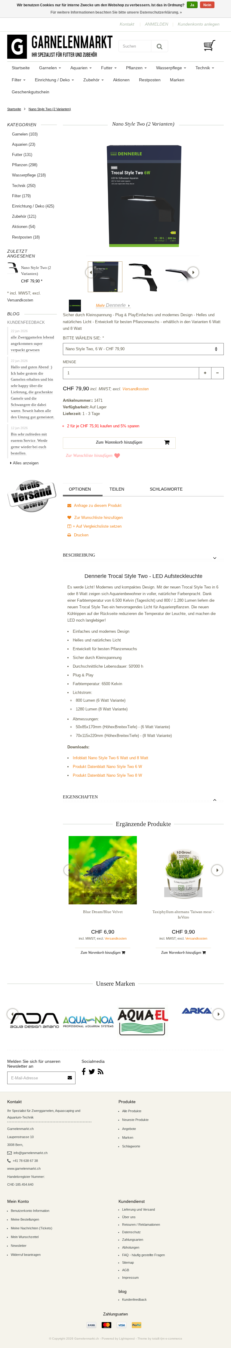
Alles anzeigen (25, 463)
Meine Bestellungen (25, 1219)
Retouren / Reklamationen (141, 1224)
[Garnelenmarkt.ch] (59, 47)
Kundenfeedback (134, 1299)
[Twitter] (91, 1072)
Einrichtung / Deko (53, 79)
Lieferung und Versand (138, 1209)
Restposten (150, 79)
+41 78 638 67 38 (25, 1160)
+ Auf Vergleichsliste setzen (97, 526)
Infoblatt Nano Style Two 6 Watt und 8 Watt (110, 758)
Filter (17, 79)
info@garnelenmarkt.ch (31, 1153)
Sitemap (128, 1262)
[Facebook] (84, 1072)
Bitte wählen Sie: (83, 338)
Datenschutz (131, 1232)
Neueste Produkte (135, 1120)
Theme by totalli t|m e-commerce (159, 1338)
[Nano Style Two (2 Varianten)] (105, 276)
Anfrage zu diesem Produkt (97, 505)
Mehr (111, 305)
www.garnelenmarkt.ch (24, 1168)
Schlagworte (166, 489)
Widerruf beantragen (26, 1254)
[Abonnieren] (70, 1075)
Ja (192, 5)
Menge (69, 362)
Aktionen (121, 79)
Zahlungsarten (132, 1239)
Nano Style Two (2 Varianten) (50, 109)
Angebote (129, 1129)
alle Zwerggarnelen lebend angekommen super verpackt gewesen (32, 343)
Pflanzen (135, 67)
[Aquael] (142, 1021)
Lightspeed (127, 1338)
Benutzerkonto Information (30, 1210)
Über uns (129, 1217)
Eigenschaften (80, 797)
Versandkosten (20, 300)
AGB (125, 1270)
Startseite (21, 67)
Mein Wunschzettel (24, 1237)
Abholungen (130, 1247)
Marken (177, 79)
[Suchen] (159, 46)
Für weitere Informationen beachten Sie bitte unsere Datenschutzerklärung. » (116, 12)
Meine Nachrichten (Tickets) (31, 1228)
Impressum (130, 1277)
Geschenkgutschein (30, 91)
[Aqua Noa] (88, 1021)
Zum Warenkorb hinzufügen (101, 952)
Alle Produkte (131, 1111)
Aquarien (79, 67)
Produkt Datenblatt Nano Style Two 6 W (107, 766)
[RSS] (100, 1072)
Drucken (80, 535)
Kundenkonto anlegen (199, 24)
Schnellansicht (102, 892)
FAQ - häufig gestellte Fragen (143, 1255)
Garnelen (48, 67)
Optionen (80, 489)
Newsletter (18, 1245)
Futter (107, 67)
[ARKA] (197, 1011)
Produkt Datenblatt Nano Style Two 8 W (107, 775)
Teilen (116, 489)
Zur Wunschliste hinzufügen (89, 455)
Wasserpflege (169, 67)
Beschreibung (79, 555)
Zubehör (92, 79)
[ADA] (34, 1021)
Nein (207, 5)
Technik (203, 67)
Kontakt (127, 24)
